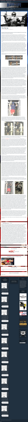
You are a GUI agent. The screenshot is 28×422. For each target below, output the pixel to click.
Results (11, 8)
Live (14, 8)
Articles (14, 0)
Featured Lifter (3, 0)
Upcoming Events (3, 8)
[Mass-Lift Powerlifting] (14, 7)
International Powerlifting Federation (22, 316)
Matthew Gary (7, 29)
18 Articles (11, 223)
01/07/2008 (3, 29)
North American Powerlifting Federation (23, 311)
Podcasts (7, 8)
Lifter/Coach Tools (8, 0)
